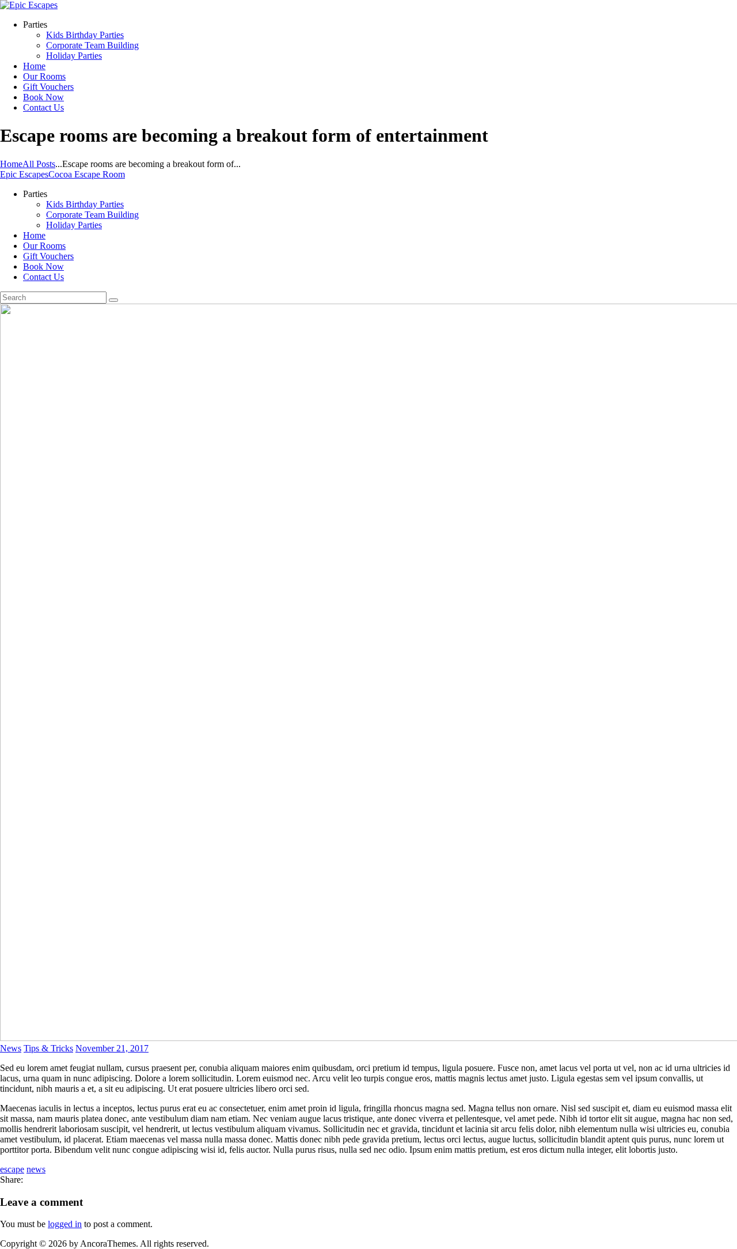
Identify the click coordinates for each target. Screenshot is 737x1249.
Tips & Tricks (48, 1048)
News (10, 1048)
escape (12, 1169)
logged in (65, 1224)
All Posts (38, 164)
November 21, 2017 (112, 1048)
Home (11, 164)
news (35, 1169)
